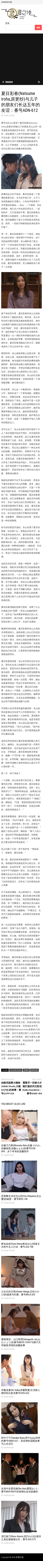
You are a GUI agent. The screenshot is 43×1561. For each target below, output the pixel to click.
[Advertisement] (21, 56)
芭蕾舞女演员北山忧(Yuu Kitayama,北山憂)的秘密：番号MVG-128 (21, 1197)
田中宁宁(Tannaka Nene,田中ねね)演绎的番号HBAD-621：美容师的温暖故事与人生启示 (20, 1440)
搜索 (7, 23)
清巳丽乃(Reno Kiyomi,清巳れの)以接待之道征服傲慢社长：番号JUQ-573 (21, 1538)
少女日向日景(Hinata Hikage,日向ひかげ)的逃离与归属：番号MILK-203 (20, 1293)
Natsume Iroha (15, 1070)
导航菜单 (9, 82)
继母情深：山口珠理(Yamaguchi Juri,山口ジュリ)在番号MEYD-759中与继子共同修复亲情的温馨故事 (21, 1342)
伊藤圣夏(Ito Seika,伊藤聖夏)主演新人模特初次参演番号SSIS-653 (20, 1391)
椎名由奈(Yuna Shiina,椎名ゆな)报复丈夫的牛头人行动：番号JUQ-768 (20, 1245)
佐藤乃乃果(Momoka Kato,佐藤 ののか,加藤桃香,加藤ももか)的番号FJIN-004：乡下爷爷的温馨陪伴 (20, 1148)
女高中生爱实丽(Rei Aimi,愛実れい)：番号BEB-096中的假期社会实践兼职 (20, 1490)
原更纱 (26, 1070)
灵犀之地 (19, 1557)
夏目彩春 (34, 1070)
